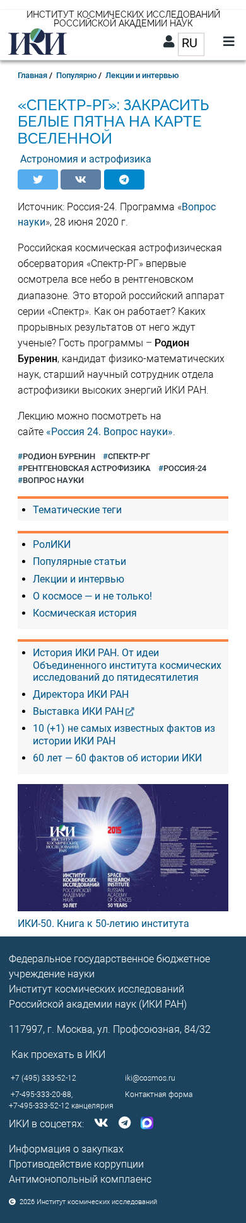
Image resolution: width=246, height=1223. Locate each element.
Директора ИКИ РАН (81, 694)
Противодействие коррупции (76, 1164)
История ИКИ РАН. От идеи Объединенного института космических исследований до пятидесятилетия (127, 665)
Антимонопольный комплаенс (80, 1179)
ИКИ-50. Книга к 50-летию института (103, 924)
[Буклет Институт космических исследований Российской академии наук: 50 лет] (123, 847)
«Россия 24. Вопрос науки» (109, 432)
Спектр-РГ (129, 456)
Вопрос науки (53, 480)
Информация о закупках (66, 1149)
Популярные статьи (79, 561)
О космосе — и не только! (92, 596)
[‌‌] (98, 1124)
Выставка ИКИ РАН (78, 711)
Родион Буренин (59, 456)
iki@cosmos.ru (150, 1078)
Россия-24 (184, 468)
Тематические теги (77, 510)
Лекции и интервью (142, 75)
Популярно (76, 75)
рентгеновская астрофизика (87, 468)
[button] (38, 179)
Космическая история (85, 613)
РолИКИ (52, 544)
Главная (32, 75)
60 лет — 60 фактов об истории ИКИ (117, 758)
